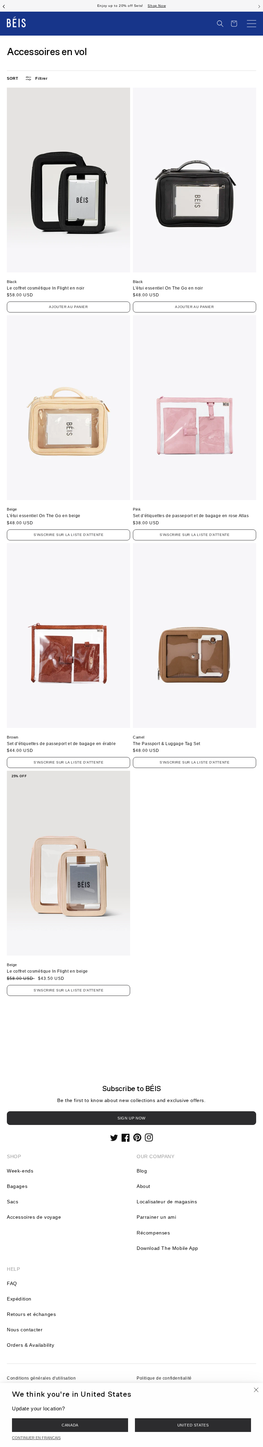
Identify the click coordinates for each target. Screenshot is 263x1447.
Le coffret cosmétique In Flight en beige (47, 971)
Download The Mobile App (167, 1248)
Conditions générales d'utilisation (41, 1378)
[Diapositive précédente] (4, 6)
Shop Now (157, 6)
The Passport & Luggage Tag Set (166, 743)
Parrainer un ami (156, 1217)
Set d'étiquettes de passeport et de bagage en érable (61, 743)
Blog (142, 1171)
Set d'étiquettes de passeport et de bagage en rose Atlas (191, 515)
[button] (220, 23)
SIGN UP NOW (131, 1118)
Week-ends (20, 1171)
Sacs (12, 1201)
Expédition (19, 1299)
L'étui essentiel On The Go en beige (43, 515)
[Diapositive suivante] (259, 6)
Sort (12, 78)
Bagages (17, 1186)
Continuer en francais (36, 1438)
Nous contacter (24, 1329)
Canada (70, 1425)
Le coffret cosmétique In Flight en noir (45, 288)
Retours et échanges (31, 1314)
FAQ (12, 1283)
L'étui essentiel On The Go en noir (168, 288)
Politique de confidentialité (164, 1378)
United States (193, 1425)
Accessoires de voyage (34, 1217)
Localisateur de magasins (167, 1201)
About (143, 1186)
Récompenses (153, 1232)
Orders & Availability (30, 1345)
